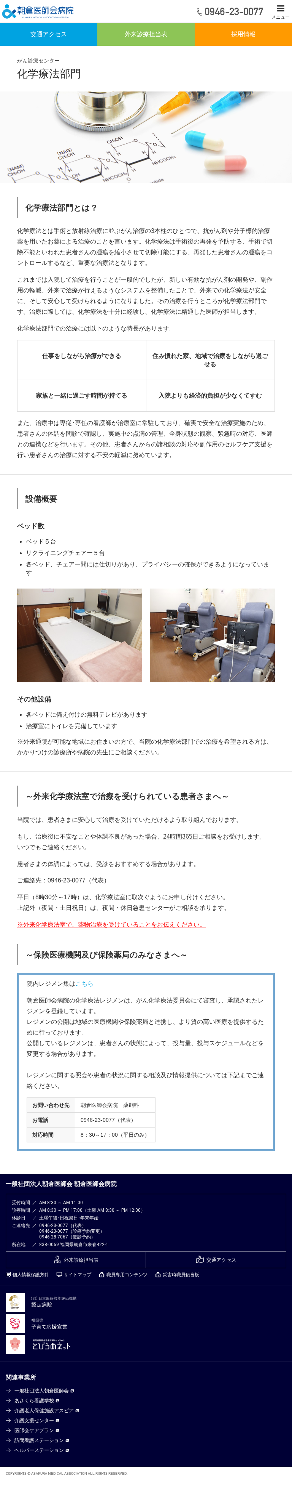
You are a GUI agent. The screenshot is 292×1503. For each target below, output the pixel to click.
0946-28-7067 (53, 1237)
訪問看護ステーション (39, 1440)
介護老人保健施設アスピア (44, 1410)
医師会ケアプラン (34, 1430)
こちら (84, 983)
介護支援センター (34, 1420)
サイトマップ (77, 1274)
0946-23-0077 (53, 1225)
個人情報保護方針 (31, 1274)
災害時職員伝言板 (181, 1274)
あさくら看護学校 (34, 1401)
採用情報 (243, 34)
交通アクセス (48, 34)
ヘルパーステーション (39, 1450)
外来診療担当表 (146, 34)
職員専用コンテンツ (127, 1274)
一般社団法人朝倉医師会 (41, 1391)
